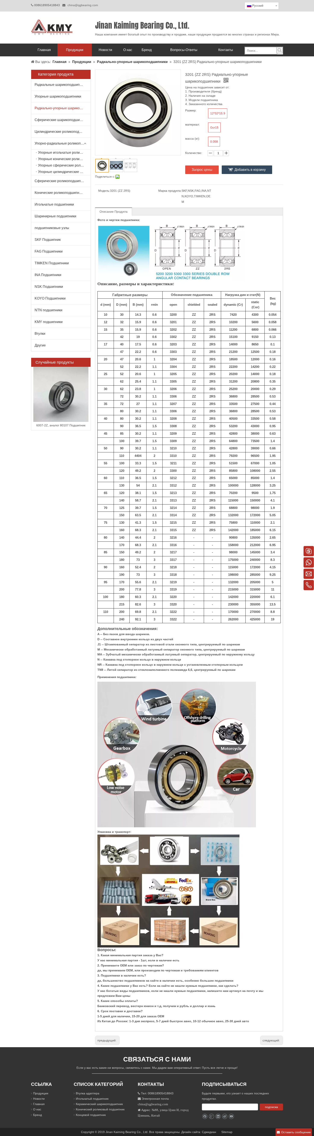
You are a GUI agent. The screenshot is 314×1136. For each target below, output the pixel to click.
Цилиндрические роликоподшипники (63, 131)
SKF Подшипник (48, 239)
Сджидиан (209, 1132)
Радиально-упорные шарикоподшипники (63, 108)
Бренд (37, 1115)
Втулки (40, 333)
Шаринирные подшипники (55, 216)
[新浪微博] (224, 1116)
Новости (39, 1098)
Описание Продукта (114, 211)
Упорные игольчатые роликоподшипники (64, 152)
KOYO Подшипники (50, 298)
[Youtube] (231, 1116)
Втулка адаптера (87, 1093)
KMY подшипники (49, 322)
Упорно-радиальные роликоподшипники (63, 143)
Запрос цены (202, 169)
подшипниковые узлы (52, 228)
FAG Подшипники (49, 251)
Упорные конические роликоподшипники (64, 159)
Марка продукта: (170, 190)
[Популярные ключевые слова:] (279, 50)
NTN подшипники (48, 310)
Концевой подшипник (91, 1115)
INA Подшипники (48, 275)
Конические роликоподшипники (60, 192)
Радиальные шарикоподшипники (61, 84)
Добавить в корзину (250, 169)
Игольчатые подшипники (54, 204)
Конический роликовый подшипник (100, 1109)
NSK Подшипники (49, 286)
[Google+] (211, 1116)
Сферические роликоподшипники (61, 181)
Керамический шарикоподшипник (99, 1104)
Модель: (104, 190)
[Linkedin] (218, 1116)
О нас (37, 1109)
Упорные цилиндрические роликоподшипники (64, 172)
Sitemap (227, 1132)
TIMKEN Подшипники (52, 263)
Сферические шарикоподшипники (62, 120)
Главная (39, 1104)
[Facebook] (204, 1116)
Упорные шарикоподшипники (58, 96)
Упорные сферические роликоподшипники (64, 165)
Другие (40, 345)
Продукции (40, 1093)
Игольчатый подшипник (92, 1098)
